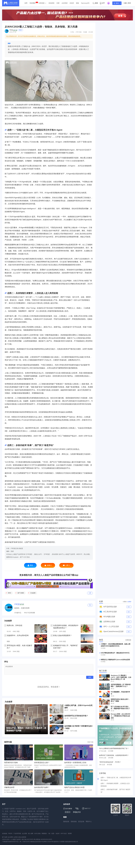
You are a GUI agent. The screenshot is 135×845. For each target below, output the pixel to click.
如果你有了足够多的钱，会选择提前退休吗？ (114, 755)
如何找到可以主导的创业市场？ (76, 716)
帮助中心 (89, 821)
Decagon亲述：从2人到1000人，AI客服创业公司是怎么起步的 (120, 716)
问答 (58, 3)
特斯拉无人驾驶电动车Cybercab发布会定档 (115, 659)
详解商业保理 (9, 787)
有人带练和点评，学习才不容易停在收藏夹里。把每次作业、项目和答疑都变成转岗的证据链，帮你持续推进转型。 (44, 36)
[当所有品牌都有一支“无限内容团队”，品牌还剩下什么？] (104, 686)
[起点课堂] (67, 808)
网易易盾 (44, 833)
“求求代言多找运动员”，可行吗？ (110, 762)
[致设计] (68, 812)
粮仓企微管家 (22, 837)
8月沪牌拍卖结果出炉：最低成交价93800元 (115, 653)
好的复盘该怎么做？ (41, 762)
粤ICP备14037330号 (27, 839)
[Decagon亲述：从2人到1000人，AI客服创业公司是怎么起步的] (104, 716)
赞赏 (31, 565)
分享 (90, 593)
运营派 (16, 837)
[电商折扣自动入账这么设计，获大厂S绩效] (104, 701)
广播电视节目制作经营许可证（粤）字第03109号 (16, 841)
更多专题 (90, 742)
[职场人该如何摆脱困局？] (87, 638)
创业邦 (57, 833)
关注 (20, 30)
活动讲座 (51, 3)
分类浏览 (42, 3)
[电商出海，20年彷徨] (40, 628)
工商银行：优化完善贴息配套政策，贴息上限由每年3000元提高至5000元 (115, 645)
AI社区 (72, 3)
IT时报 (11, 30)
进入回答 (127, 743)
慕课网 (70, 833)
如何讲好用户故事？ (41, 787)
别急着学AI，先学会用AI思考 (18, 635)
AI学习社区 (64, 833)
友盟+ (53, 833)
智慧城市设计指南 (11, 762)
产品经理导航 (17, 833)
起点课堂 (24, 833)
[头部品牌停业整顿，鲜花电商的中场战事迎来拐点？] (87, 628)
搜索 (96, 3)
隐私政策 (66, 821)
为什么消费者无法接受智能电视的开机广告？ (114, 748)
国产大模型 (21, 593)
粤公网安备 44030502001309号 (43, 839)
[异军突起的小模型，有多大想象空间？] (40, 648)
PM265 (10, 833)
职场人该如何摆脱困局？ (62, 635)
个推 (49, 833)
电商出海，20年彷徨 (14, 625)
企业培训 (65, 3)
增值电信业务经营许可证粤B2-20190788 (41, 841)
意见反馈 (81, 821)
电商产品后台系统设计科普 (74, 787)
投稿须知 (74, 821)
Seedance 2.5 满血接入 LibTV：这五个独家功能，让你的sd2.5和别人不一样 (121, 677)
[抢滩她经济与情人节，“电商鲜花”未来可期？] (87, 648)
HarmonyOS (85, 3)
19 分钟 (90, 32)
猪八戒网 (30, 833)
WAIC (9, 593)
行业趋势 (32, 593)
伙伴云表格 (37, 833)
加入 (129, 607)
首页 (25, 3)
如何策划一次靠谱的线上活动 (75, 762)
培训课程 (32, 3)
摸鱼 (77, 3)
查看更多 (128, 640)
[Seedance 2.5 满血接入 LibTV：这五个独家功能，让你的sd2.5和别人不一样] (104, 677)
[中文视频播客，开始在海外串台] (104, 694)
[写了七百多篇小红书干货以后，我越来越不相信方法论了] (104, 709)
